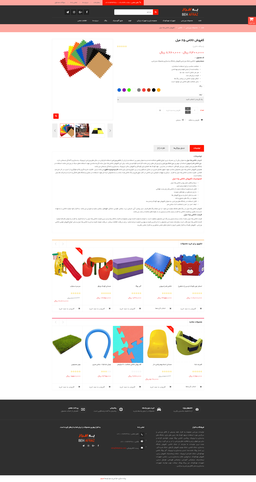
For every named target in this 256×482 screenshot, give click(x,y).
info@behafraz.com (118, 448)
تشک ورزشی (185, 61)
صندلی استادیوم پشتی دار (162, 365)
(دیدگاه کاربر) (198, 47)
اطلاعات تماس (82, 21)
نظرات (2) (161, 148)
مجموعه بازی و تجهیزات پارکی (147, 21)
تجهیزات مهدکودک (169, 21)
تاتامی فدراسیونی (193, 163)
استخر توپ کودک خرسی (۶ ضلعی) (160, 286)
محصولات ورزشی (187, 21)
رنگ (200, 86)
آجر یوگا (108, 286)
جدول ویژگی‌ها (179, 148)
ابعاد (200, 95)
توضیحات (196, 148)
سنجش (178, 120)
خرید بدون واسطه (148, 408)
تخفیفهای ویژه (187, 408)
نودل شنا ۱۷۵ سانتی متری (102, 365)
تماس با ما (73, 3)
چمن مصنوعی (75, 365)
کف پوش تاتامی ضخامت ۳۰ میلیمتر (129, 365)
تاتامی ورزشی (116, 160)
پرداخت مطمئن (73, 408)
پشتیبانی (113, 408)
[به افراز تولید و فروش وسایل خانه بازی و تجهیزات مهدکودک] (190, 11)
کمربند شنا (198, 365)
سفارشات (96, 3)
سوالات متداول (60, 3)
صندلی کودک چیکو (73, 286)
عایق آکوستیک (118, 21)
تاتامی (180, 28)
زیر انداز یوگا (197, 286)
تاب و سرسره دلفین (111, 170)
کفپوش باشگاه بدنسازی (172, 61)
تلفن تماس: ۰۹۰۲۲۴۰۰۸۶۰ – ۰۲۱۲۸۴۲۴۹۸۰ (122, 3)
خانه (200, 21)
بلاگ (105, 21)
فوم (130, 21)
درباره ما (85, 3)
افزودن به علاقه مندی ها (196, 120)
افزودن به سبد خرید (173, 110)
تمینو (102, 479)
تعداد (202, 110)
